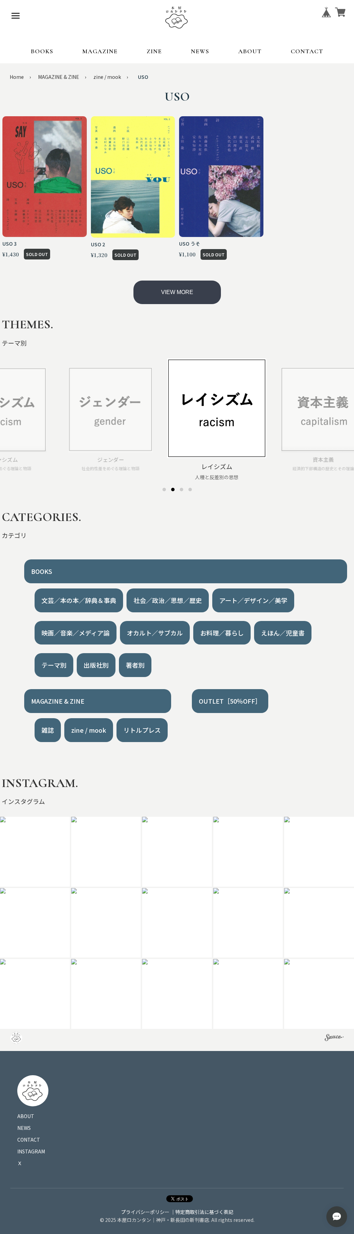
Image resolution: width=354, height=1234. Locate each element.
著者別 (135, 664)
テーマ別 (53, 664)
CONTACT (307, 51)
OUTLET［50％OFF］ (230, 700)
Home (17, 76)
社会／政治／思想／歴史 (167, 600)
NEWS (200, 51)
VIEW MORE (177, 292)
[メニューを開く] (15, 15)
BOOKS (42, 51)
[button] (106, 852)
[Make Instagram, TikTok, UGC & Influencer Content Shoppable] (334, 1038)
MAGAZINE (100, 51)
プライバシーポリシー (145, 1211)
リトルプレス (142, 729)
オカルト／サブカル (155, 632)
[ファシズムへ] (190, 489)
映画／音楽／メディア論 (75, 632)
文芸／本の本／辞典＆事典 (78, 600)
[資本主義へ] (181, 489)
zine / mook (107, 76)
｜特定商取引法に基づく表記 (201, 1211)
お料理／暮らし (222, 632)
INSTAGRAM (31, 1151)
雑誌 (47, 729)
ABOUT (250, 51)
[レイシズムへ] (173, 489)
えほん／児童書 (283, 632)
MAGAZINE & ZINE (58, 76)
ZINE (154, 51)
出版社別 (96, 664)
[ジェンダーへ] (164, 489)
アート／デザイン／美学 (253, 600)
